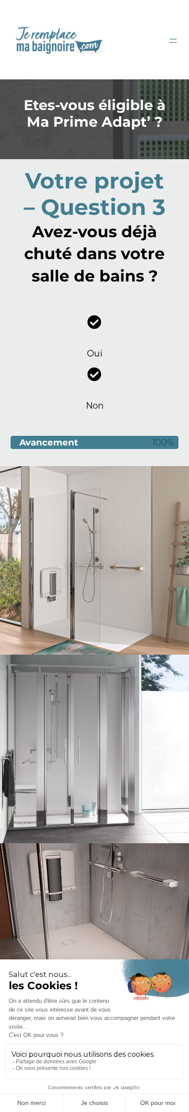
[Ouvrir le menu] (173, 41)
